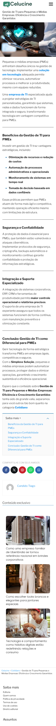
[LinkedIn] (38, 469)
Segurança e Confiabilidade (23, 432)
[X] (14, 469)
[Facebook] (6, 469)
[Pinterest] (22, 469)
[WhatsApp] (30, 469)
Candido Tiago (26, 485)
